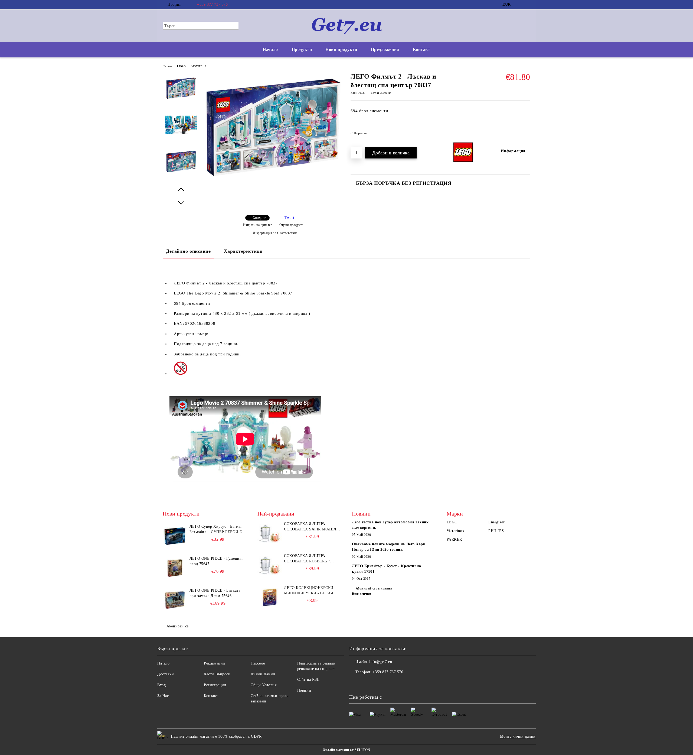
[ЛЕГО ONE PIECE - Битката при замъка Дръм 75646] (175, 600)
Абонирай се (177, 626)
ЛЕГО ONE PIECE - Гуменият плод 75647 (216, 561)
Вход (161, 685)
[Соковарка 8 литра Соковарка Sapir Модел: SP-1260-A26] (269, 533)
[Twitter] (527, 5)
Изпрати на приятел (258, 225)
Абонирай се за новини (374, 588)
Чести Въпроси (217, 674)
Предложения (385, 49)
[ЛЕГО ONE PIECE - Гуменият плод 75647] (175, 568)
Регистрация (215, 685)
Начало (270, 49)
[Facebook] (519, 5)
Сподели (259, 218)
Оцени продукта (291, 225)
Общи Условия (264, 685)
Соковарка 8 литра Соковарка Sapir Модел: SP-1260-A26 (310, 527)
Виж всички (361, 594)
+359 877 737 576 (212, 4)
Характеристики (243, 251)
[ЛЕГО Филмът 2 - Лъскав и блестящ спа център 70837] (273, 181)
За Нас (163, 696)
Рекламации (214, 663)
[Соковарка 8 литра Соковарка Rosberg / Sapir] (269, 565)
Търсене (258, 663)
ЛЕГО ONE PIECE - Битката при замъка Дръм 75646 (214, 593)
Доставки (165, 674)
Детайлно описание (188, 251)
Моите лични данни (518, 736)
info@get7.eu (380, 662)
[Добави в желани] (526, 135)
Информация (513, 151)
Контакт (421, 49)
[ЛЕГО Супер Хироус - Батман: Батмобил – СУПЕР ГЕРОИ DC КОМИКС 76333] (175, 536)
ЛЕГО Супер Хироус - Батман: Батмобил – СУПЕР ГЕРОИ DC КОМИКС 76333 (217, 529)
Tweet (290, 218)
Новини (304, 690)
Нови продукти (341, 49)
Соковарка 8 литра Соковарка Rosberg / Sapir (307, 559)
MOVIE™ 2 (198, 66)
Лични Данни (263, 674)
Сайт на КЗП (308, 680)
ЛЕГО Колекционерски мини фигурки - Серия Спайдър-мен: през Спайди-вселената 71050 (311, 591)
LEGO (181, 66)
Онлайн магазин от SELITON (346, 750)
